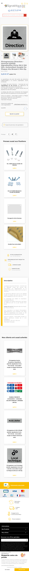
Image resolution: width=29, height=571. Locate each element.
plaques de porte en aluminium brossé (14, 314)
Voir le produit (14, 155)
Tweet (12, 134)
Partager (8, 134)
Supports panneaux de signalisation (14, 125)
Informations (5, 526)
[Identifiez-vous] (25, 4)
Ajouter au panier (14, 114)
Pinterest (16, 134)
